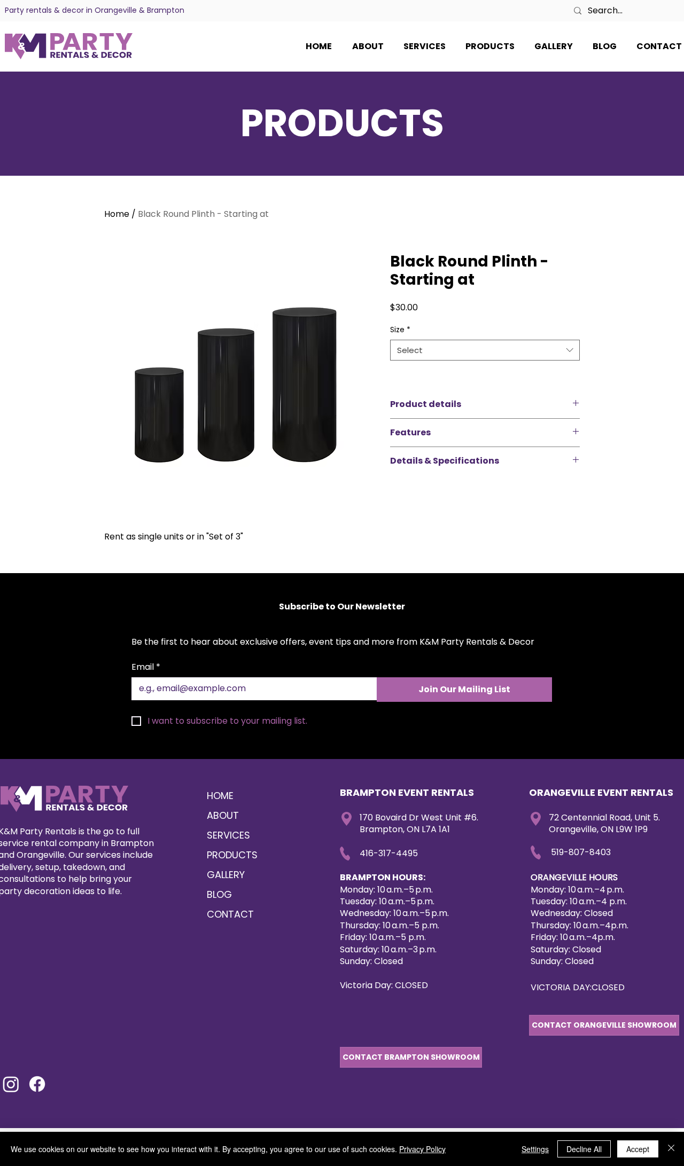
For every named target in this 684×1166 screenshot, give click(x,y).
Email (145, 667)
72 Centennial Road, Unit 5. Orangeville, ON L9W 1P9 (604, 823)
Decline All (584, 1149)
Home (116, 214)
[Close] (671, 1148)
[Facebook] (37, 1084)
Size (400, 330)
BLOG (219, 894)
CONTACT (230, 914)
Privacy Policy (422, 1149)
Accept (637, 1149)
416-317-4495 (389, 853)
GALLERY (226, 874)
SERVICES (228, 835)
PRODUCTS (232, 855)
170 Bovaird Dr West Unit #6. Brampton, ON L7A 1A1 (419, 823)
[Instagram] (11, 1084)
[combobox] (485, 350)
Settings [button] (535, 1149)
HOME (220, 795)
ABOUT (223, 815)
